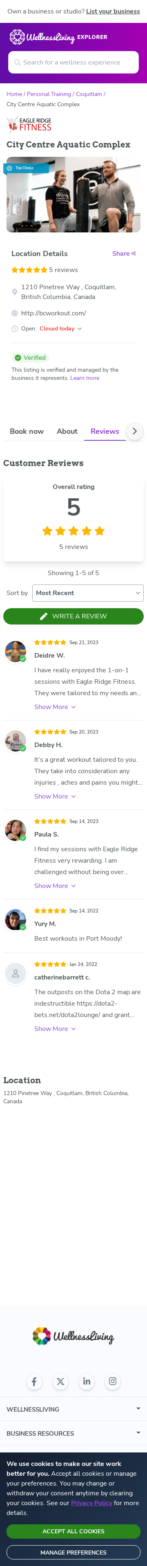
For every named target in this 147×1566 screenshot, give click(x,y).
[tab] (26, 431)
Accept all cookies (73, 1531)
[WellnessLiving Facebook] (34, 1381)
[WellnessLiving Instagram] (113, 1381)
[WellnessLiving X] (60, 1381)
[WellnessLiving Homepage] (73, 1336)
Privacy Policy (91, 1503)
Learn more (84, 378)
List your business (113, 11)
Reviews (105, 431)
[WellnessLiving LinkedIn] (86, 1381)
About (67, 431)
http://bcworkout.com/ (53, 313)
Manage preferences (73, 1553)
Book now (27, 431)
